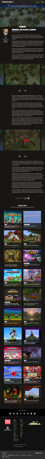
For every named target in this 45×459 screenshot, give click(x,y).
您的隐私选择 (7, 456)
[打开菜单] (42, 2)
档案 (21, 435)
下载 (21, 431)
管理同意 (21, 446)
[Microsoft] (38, 453)
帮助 (21, 427)
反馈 (21, 428)
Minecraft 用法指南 (16, 446)
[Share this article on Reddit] (25, 198)
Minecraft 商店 (22, 422)
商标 (19, 455)
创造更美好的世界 (16, 439)
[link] (10, 413)
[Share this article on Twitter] (22, 198)
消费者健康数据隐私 (11, 455)
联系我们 (21, 432)
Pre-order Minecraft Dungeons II (26, 6)
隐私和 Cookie (5, 455)
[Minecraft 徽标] (8, 2)
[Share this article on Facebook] (28, 198)
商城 (21, 421)
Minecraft (14, 421)
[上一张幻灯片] (20, 91)
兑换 (21, 437)
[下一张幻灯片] (25, 91)
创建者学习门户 (15, 435)
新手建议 (21, 426)
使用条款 (16, 455)
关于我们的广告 (23, 455)
